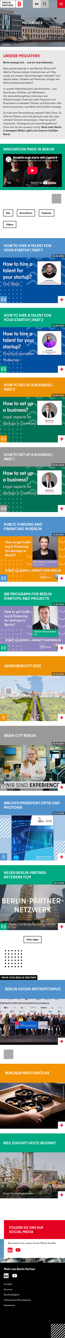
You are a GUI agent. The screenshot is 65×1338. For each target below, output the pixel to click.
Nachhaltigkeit (11, 1294)
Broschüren (26, 213)
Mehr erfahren (7, 1012)
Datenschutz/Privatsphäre (17, 1300)
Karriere (8, 1289)
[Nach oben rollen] (58, 1331)
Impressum (9, 1305)
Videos (9, 224)
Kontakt (8, 1284)
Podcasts (46, 213)
